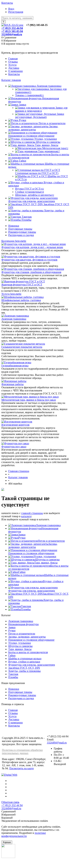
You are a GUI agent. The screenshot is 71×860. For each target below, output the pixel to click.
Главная (13, 58)
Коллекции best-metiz (13, 240)
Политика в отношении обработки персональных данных (22, 752)
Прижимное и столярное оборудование (31, 553)
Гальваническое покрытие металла (21, 346)
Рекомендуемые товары (22, 231)
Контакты (7, 2)
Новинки (13, 225)
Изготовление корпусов (15, 424)
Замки (22, 534)
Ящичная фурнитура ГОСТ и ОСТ (21, 284)
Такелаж (26, 606)
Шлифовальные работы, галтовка (21, 300)
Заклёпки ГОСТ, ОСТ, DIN (24, 667)
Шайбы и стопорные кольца (24, 658)
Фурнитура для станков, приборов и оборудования (31, 272)
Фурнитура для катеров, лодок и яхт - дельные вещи (32, 247)
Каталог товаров (11, 80)
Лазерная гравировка (13, 318)
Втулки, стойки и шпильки (24, 661)
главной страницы (32, 513)
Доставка (13, 67)
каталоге (26, 516)
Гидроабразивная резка (14, 365)
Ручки (22, 537)
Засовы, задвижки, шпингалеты (33, 545)
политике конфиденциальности (23, 834)
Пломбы (26, 609)
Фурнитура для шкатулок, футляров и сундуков (29, 259)
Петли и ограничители (51, 540)
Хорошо (7, 842)
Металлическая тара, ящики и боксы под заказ (28, 399)
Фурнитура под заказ (13, 446)
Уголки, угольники (45, 556)
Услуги (12, 64)
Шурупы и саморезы (47, 559)
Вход (11, 8)
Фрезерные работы (12, 384)
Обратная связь (10, 802)
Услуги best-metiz (11, 293)
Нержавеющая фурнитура (23, 624)
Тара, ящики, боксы (46, 562)
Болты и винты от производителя (28, 652)
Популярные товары (20, 228)
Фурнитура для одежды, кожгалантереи (31, 590)
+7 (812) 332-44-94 (12, 28)
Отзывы (13, 61)
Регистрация (15, 11)
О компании (15, 71)
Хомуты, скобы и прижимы (24, 670)
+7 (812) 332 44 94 (12, 805)
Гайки (22, 572)
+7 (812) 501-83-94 (12, 31)
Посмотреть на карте (21, 768)
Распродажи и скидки (21, 235)
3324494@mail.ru (11, 34)
